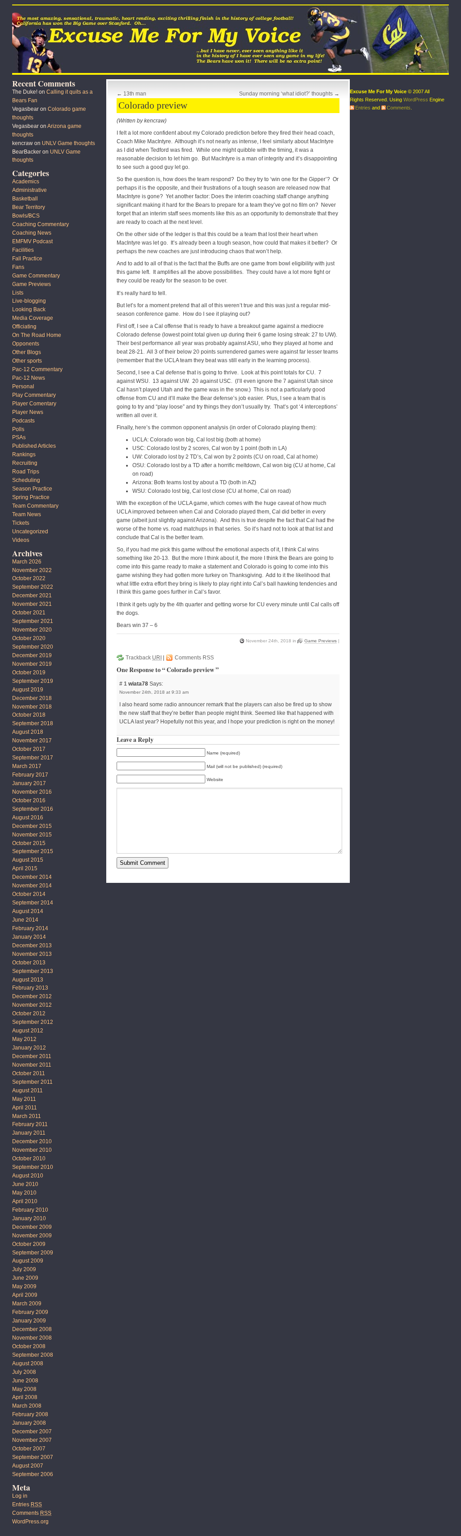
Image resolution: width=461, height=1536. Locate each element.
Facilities (23, 250)
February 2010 (30, 1210)
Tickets (20, 523)
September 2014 (32, 903)
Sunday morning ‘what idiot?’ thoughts (286, 94)
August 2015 (27, 860)
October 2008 (28, 1346)
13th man (134, 94)
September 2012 (32, 1022)
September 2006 (32, 1474)
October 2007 (28, 1448)
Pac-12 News (28, 378)
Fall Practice (27, 258)
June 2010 (25, 1184)
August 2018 (27, 732)
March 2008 (26, 1406)
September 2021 (32, 621)
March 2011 (26, 1116)
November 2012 (32, 1005)
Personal (23, 386)
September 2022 (32, 587)
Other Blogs (26, 352)
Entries (27, 1504)
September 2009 (32, 1253)
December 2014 (32, 877)
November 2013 (32, 954)
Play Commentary (34, 395)
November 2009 (32, 1235)
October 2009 (28, 1244)
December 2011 (31, 1056)
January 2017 (29, 783)
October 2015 (28, 843)
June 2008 (25, 1380)
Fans (18, 267)
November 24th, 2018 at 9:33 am (154, 692)
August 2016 (27, 817)
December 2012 (32, 996)
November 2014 (32, 885)
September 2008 (32, 1355)
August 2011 (27, 1090)
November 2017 (32, 740)
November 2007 (32, 1440)
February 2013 (30, 988)
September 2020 (32, 647)
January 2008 (29, 1423)
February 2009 (30, 1312)
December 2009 (32, 1227)
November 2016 (32, 792)
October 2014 (28, 894)
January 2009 (29, 1321)
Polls (18, 429)
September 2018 (32, 723)
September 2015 (32, 851)
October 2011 (28, 1073)
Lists (17, 293)
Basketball (25, 198)
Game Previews (320, 640)
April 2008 (24, 1397)
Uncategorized (30, 531)
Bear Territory (28, 207)
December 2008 (32, 1329)
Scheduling (26, 480)
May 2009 (24, 1286)
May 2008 (24, 1389)
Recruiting (24, 463)
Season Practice (32, 489)
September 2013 (32, 971)
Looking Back (28, 309)
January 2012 (29, 1048)
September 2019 (32, 681)
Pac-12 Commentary (37, 369)
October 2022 (28, 578)
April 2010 (24, 1201)
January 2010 (29, 1218)
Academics (25, 181)
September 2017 (32, 757)
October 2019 (28, 672)
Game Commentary (36, 276)
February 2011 (30, 1124)
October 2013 (28, 962)
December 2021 (32, 595)
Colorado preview (152, 105)
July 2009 (24, 1269)
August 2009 (27, 1261)
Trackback (144, 657)
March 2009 (26, 1303)
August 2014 (27, 911)
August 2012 (27, 1030)
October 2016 (28, 800)
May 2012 (24, 1039)
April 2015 (24, 868)
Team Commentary (35, 506)
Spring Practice (31, 497)
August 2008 (27, 1363)
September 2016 (32, 809)
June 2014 (25, 920)
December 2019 (32, 655)
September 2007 (32, 1457)
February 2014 (30, 928)
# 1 (123, 684)
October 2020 (28, 638)
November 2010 (32, 1150)
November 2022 (32, 570)
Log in (19, 1496)
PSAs (19, 437)
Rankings (24, 454)
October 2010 (28, 1158)
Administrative (29, 190)
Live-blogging (29, 301)
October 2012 (28, 1013)
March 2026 (26, 562)
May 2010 (24, 1193)
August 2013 (27, 980)
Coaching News (31, 233)
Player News (27, 412)
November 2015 (32, 835)
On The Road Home (36, 335)
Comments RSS (194, 657)
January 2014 (29, 937)
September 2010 (32, 1167)
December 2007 (32, 1431)
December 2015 (32, 826)
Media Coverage (32, 318)
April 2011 (24, 1107)
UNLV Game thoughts (68, 143)
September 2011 (32, 1082)
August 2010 (27, 1175)
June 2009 (25, 1278)
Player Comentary (34, 403)
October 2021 (28, 612)
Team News (26, 514)
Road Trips (25, 471)
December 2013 (32, 945)
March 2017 (26, 766)
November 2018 (32, 707)
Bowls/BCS (26, 216)
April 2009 (24, 1295)
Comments (31, 1513)
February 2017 (30, 775)
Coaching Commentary (40, 224)
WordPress (415, 99)
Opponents (25, 344)
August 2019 (27, 689)
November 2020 (32, 630)
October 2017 (28, 749)
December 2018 (32, 698)
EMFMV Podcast (32, 241)
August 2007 (27, 1466)
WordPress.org (30, 1521)
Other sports (27, 361)
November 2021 (32, 604)
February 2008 (30, 1414)
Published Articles (34, 446)
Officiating (24, 326)
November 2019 (32, 664)
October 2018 (28, 715)
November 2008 (32, 1338)
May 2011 (24, 1099)
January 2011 (28, 1133)
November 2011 (31, 1065)
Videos (20, 540)
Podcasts (23, 421)
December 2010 (32, 1141)
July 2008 (24, 1372)
